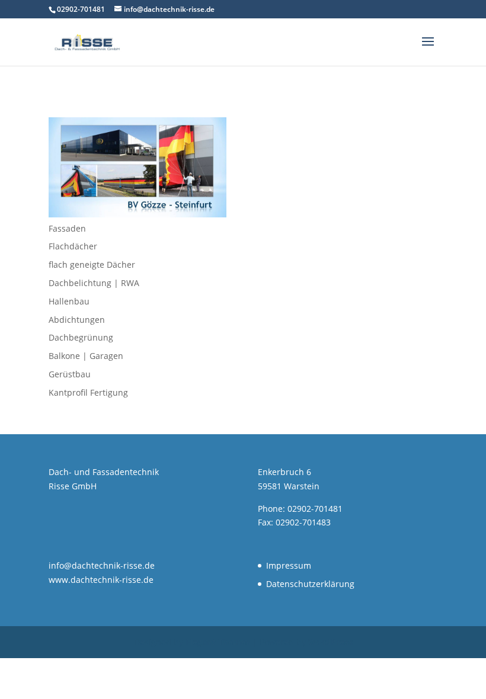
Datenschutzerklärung (310, 583)
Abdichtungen (77, 319)
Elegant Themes (218, 641)
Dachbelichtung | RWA (94, 282)
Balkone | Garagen (86, 355)
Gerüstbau (70, 374)
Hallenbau (69, 301)
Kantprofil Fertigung (88, 392)
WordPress (330, 641)
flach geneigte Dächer (92, 264)
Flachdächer (73, 246)
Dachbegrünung (81, 337)
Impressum (288, 565)
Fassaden (67, 228)
